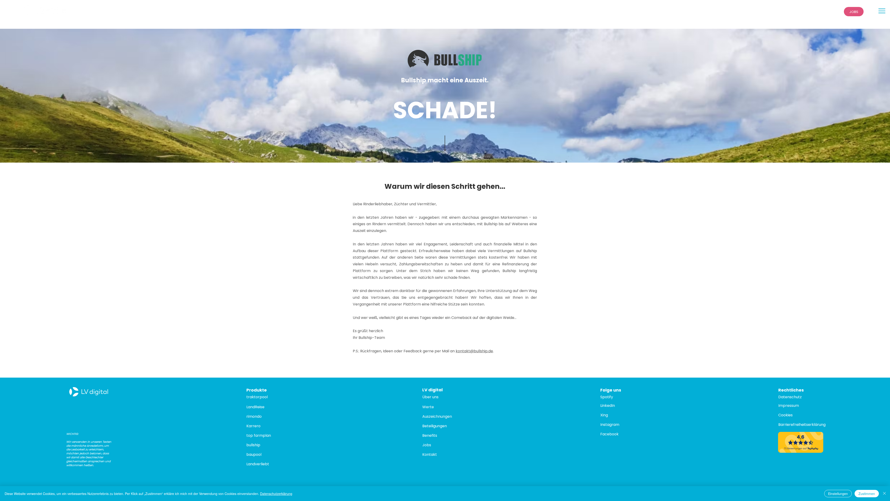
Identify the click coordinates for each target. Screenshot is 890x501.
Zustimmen (866, 493)
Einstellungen (838, 493)
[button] (881, 11)
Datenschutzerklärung (276, 493)
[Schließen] (884, 493)
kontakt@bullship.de (474, 351)
